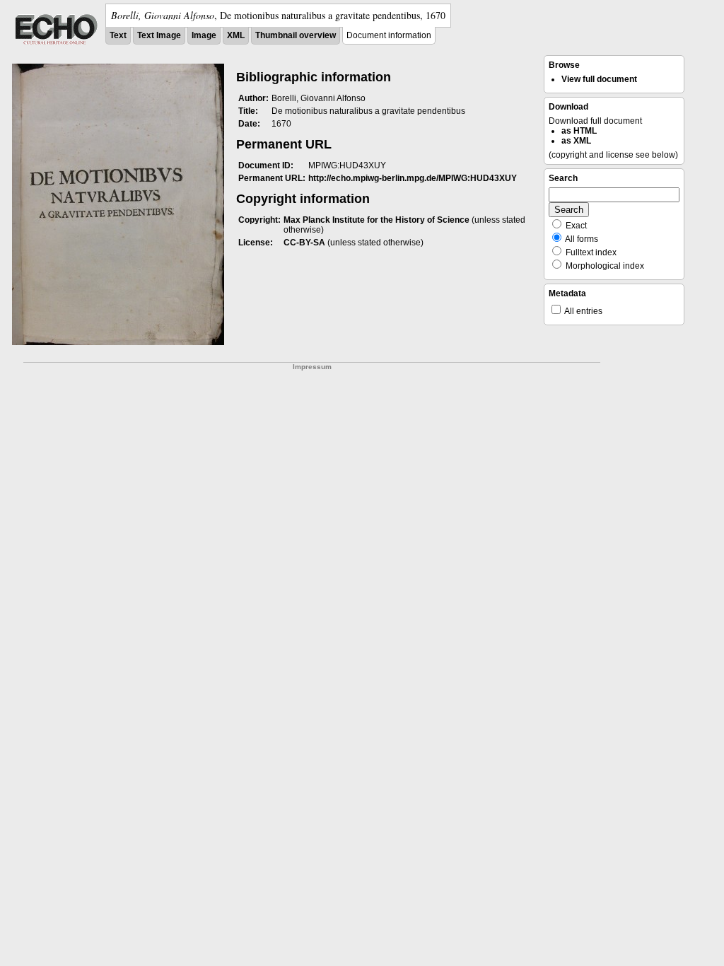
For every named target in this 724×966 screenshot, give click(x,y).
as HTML (579, 131)
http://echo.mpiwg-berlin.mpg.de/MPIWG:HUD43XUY (412, 178)
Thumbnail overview (295, 35)
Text (118, 35)
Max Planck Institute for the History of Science (376, 220)
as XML (576, 141)
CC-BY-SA (304, 243)
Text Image (159, 35)
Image (204, 35)
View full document (599, 79)
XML (236, 35)
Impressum (312, 367)
